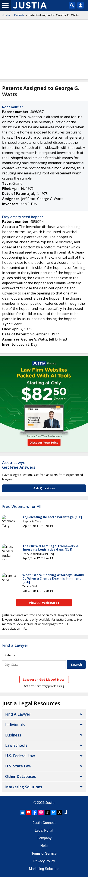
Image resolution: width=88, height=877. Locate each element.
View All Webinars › (44, 602)
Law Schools (16, 745)
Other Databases (20, 776)
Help (44, 846)
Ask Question (44, 488)
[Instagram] (41, 812)
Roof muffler (12, 107)
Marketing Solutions (23, 786)
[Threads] (47, 812)
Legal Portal (44, 830)
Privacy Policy (44, 861)
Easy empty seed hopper (22, 217)
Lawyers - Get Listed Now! (44, 679)
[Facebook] (34, 812)
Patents (19, 15)
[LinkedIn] (22, 812)
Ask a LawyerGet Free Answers (18, 465)
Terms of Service (44, 853)
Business (13, 735)
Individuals (15, 724)
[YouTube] (28, 812)
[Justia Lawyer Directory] (65, 812)
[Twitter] (59, 812)
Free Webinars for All (21, 506)
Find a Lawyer (15, 645)
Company (44, 838)
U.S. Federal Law (20, 755)
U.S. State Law (18, 765)
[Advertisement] (44, 49)
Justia (6, 15)
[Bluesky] (53, 812)
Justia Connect (44, 823)
